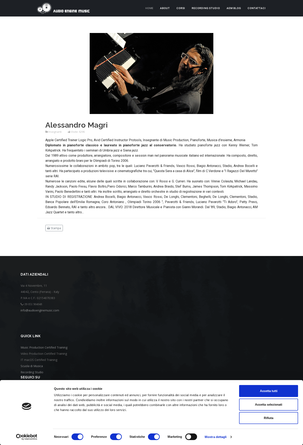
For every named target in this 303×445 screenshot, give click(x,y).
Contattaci (257, 8)
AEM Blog (234, 8)
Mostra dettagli (216, 437)
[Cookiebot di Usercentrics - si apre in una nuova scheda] (27, 437)
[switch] (116, 436)
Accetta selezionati (268, 404)
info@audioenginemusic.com (40, 310)
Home (149, 8)
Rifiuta (268, 418)
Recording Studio (206, 8)
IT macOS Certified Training (39, 360)
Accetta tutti (268, 391)
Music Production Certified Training (44, 347)
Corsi (180, 8)
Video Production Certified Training (44, 354)
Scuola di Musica (32, 366)
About (165, 8)
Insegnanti (55, 132)
